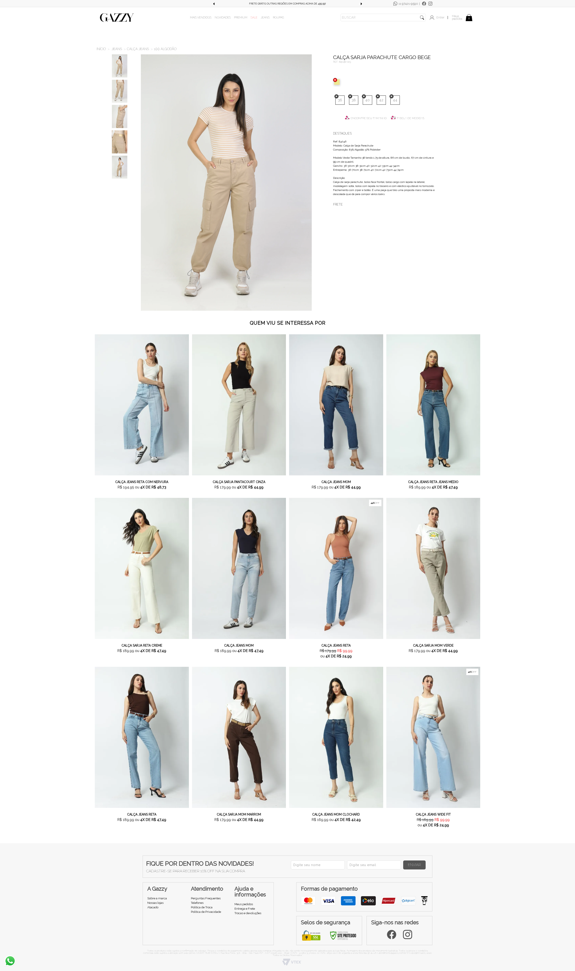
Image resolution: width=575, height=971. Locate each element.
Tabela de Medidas (410, 118)
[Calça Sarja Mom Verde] (433, 568)
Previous (213, 4)
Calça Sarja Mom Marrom (239, 814)
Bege (338, 82)
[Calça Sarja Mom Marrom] (239, 737)
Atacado (152, 907)
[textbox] (383, 17)
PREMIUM (240, 17)
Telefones (197, 902)
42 (381, 100)
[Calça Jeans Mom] (336, 404)
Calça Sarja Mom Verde (433, 645)
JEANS (265, 17)
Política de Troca (201, 907)
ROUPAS (278, 17)
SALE (254, 17)
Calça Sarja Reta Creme (142, 645)
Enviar (414, 865)
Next (361, 4)
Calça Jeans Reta (336, 645)
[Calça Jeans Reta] (336, 568)
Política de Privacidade (206, 911)
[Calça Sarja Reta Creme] (142, 568)
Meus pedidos (457, 17)
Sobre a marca (157, 898)
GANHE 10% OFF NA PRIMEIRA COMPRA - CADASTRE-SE (288, 3)
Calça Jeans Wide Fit (433, 814)
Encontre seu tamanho (369, 118)
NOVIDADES (223, 17)
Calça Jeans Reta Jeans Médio (433, 482)
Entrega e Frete (244, 908)
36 (340, 100)
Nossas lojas (155, 902)
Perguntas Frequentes (206, 898)
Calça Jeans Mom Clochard (336, 814)
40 (367, 100)
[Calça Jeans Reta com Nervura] (142, 404)
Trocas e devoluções (247, 913)
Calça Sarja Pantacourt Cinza (239, 482)
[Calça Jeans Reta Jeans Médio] (433, 404)
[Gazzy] (117, 17)
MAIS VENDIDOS (200, 17)
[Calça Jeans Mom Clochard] (336, 737)
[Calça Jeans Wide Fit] (433, 737)
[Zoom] (119, 66)
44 (395, 100)
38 (354, 100)
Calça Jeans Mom (336, 482)
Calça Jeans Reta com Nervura (141, 482)
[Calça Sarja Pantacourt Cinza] (239, 404)
